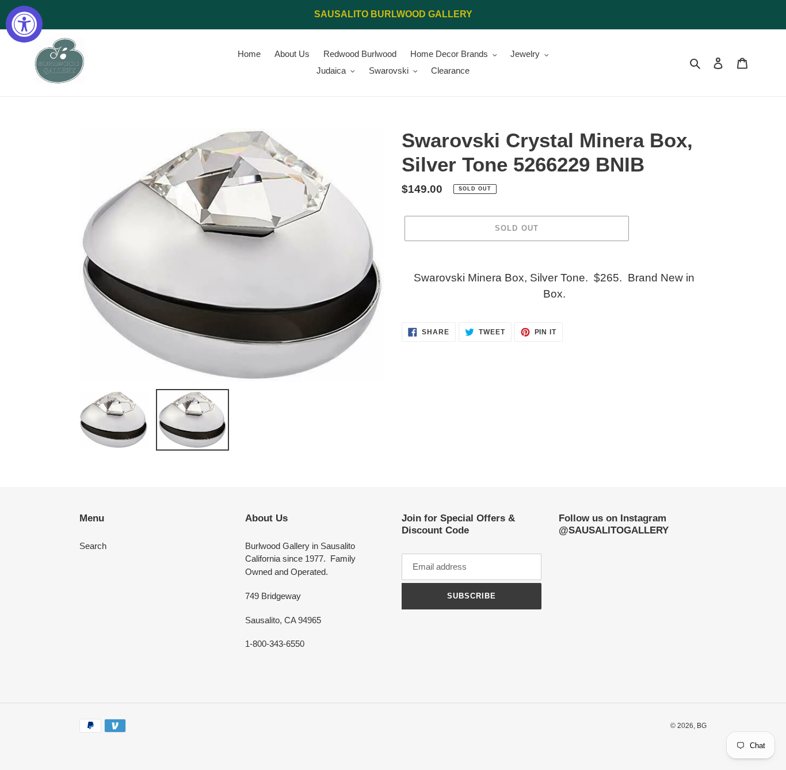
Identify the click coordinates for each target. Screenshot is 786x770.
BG (702, 726)
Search (92, 546)
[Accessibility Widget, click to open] (24, 24)
